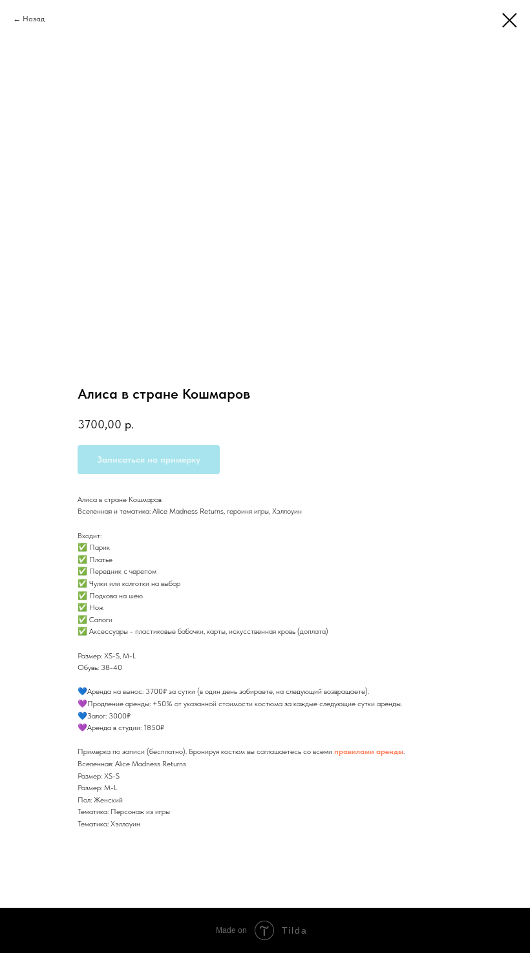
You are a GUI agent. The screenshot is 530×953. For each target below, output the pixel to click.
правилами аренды (368, 751)
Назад (34, 18)
